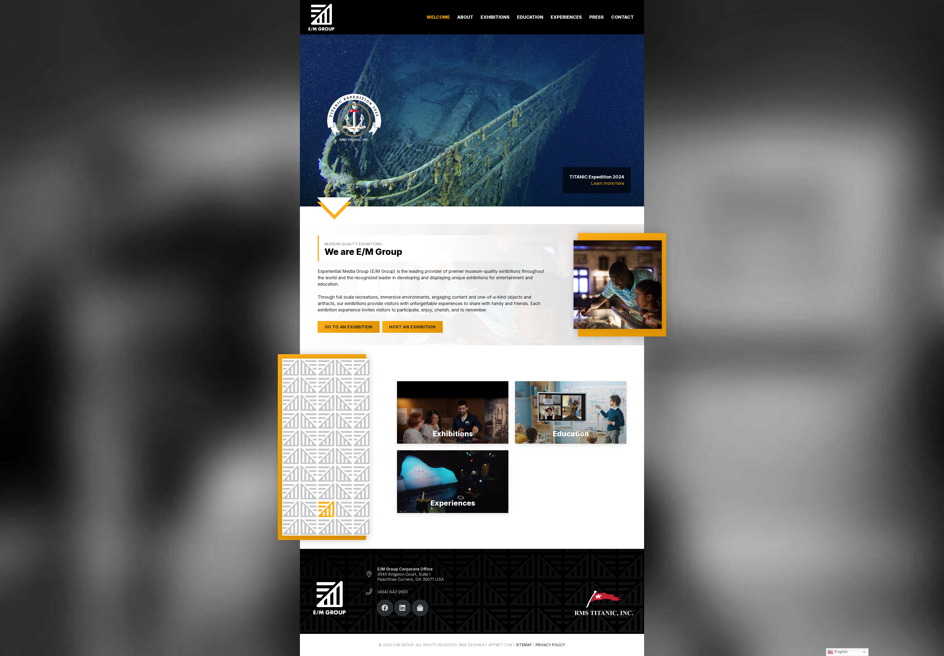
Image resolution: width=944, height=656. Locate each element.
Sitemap (524, 645)
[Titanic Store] (420, 607)
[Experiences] (452, 481)
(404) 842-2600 (392, 591)
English (840, 652)
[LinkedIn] (402, 607)
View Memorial (609, 183)
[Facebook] (385, 607)
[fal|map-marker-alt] (371, 574)
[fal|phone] (371, 592)
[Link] (321, 17)
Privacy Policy (550, 645)
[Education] (570, 412)
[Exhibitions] (452, 412)
